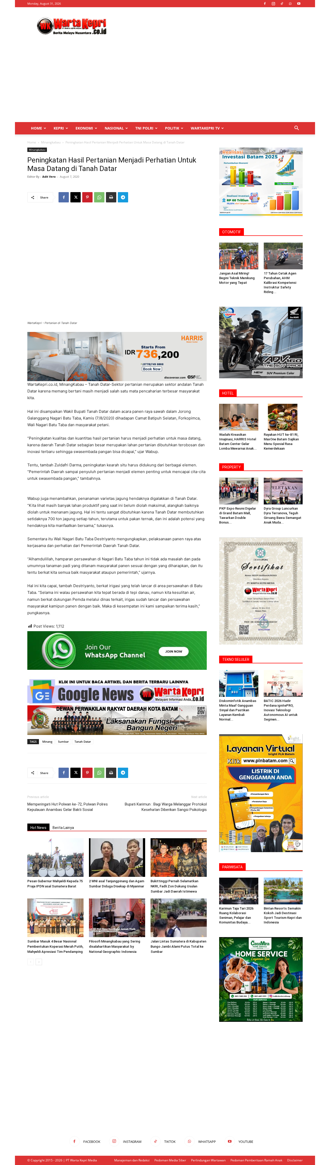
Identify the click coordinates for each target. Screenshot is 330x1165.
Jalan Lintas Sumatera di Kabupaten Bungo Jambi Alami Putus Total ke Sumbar (178, 946)
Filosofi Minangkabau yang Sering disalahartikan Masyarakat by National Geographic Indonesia (114, 946)
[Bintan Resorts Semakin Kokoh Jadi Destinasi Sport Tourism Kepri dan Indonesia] (283, 891)
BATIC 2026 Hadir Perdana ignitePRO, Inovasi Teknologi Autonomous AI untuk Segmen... (281, 710)
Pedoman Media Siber (170, 1160)
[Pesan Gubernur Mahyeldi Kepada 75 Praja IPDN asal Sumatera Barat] (55, 857)
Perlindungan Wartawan (208, 1160)
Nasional (114, 128)
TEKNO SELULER (235, 659)
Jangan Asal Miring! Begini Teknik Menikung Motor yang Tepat (237, 278)
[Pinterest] (87, 197)
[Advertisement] (209, 26)
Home (36, 128)
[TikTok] (282, 3)
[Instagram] (273, 3)
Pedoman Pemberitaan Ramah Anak (256, 1160)
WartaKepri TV (205, 128)
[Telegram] (123, 197)
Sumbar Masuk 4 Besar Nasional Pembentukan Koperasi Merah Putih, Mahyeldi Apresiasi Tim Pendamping (55, 946)
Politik (172, 128)
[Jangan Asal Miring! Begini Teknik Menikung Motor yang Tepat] (238, 256)
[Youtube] (299, 3)
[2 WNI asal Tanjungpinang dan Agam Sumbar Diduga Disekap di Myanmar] (117, 857)
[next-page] (39, 962)
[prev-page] (30, 962)
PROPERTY (231, 467)
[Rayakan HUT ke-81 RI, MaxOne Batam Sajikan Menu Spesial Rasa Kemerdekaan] (283, 417)
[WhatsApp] (290, 3)
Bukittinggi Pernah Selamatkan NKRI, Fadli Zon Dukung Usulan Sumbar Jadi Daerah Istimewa (174, 886)
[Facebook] (265, 3)
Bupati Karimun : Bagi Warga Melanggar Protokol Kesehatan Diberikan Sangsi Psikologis (166, 807)
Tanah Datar (83, 741)
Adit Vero (49, 176)
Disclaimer (295, 1160)
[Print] (111, 197)
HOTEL (228, 393)
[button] (296, 128)
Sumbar (63, 741)
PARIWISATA (232, 867)
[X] (75, 197)
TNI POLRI (144, 128)
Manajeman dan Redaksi (132, 1160)
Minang (47, 741)
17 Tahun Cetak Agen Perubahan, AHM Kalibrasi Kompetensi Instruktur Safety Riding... (280, 282)
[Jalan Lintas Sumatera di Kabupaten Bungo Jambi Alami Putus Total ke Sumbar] (179, 917)
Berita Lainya (63, 828)
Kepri (59, 128)
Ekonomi (84, 128)
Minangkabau (51, 142)
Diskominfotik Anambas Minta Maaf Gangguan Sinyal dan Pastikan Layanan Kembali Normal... (237, 710)
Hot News (38, 828)
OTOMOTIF (231, 232)
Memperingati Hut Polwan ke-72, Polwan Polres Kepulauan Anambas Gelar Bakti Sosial (67, 807)
